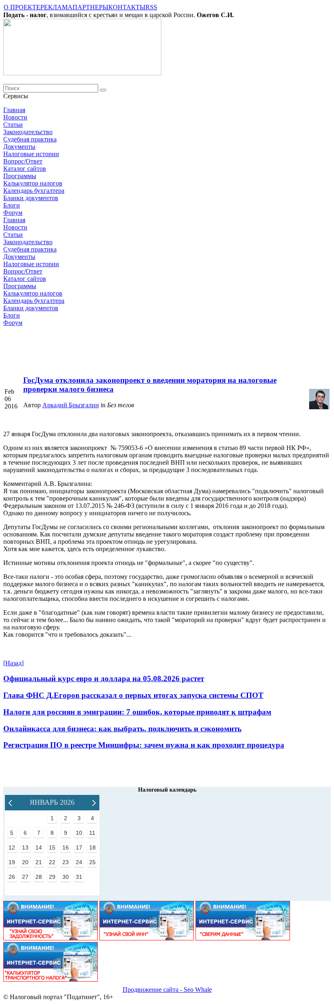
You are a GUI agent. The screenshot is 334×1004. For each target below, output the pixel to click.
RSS (151, 7)
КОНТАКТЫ (126, 7)
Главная (14, 109)
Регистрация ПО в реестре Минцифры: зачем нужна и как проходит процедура (143, 745)
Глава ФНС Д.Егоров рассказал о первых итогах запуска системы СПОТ (133, 695)
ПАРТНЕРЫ (90, 7)
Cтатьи (13, 124)
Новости (15, 117)
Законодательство (28, 131)
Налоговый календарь (167, 790)
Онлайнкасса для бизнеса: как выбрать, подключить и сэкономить (122, 728)
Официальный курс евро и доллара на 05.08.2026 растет (103, 678)
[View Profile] (319, 407)
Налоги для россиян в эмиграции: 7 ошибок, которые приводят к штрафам (137, 712)
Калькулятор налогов (32, 183)
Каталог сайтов (24, 168)
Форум (12, 212)
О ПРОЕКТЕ (22, 7)
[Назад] (13, 663)
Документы (19, 146)
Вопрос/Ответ (22, 161)
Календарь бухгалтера (33, 190)
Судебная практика (30, 139)
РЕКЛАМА (56, 7)
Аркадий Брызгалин (70, 405)
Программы (19, 175)
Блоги (11, 205)
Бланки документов (30, 197)
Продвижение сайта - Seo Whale (167, 989)
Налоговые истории (31, 153)
